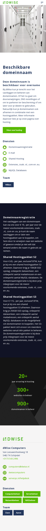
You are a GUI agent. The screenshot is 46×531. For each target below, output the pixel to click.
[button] (42, 2)
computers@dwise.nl (19, 466)
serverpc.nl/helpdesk (19, 478)
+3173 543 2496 (10, 458)
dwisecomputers (17, 472)
